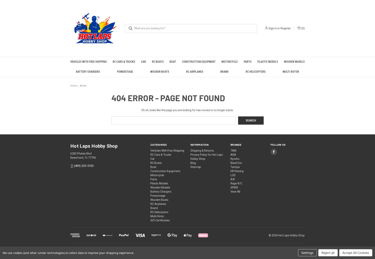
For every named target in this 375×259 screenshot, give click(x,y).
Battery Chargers (88, 71)
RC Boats (158, 61)
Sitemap (195, 167)
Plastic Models (267, 61)
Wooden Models (294, 61)
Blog (193, 162)
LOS (233, 175)
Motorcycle (229, 61)
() (303, 28)
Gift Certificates (160, 220)
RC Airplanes (194, 71)
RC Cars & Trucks (124, 61)
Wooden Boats (159, 71)
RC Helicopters (256, 71)
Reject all (328, 253)
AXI (232, 179)
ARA (233, 154)
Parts (248, 61)
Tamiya (235, 167)
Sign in (273, 28)
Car (143, 61)
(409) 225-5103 (84, 166)
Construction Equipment (199, 61)
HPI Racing (237, 171)
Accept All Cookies (355, 253)
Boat (173, 61)
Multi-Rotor (291, 71)
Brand (224, 71)
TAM (233, 150)
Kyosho (234, 158)
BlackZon (236, 162)
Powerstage (125, 71)
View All (235, 191)
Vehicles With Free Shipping (88, 61)
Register (285, 28)
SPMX (234, 187)
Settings (307, 253)
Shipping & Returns (202, 150)
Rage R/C (236, 183)
